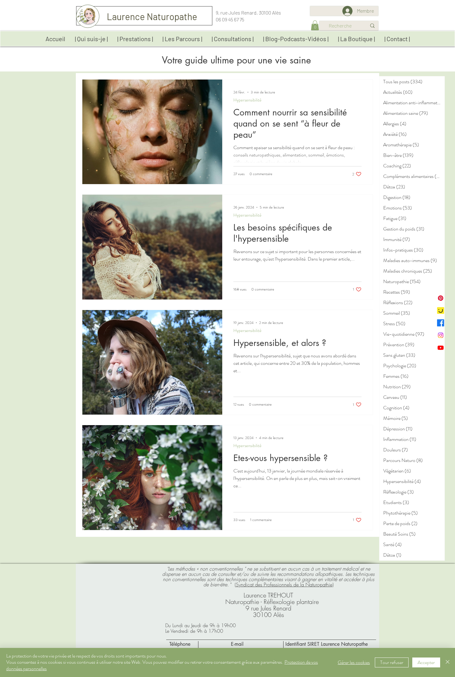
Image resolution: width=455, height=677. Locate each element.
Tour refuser (391, 662)
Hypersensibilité (247, 100)
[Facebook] (440, 322)
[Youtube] (440, 347)
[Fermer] (447, 662)
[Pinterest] (440, 298)
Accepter (426, 662)
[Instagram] (440, 335)
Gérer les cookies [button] (354, 662)
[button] (315, 25)
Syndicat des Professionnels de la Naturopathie (284, 584)
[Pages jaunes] (440, 310)
